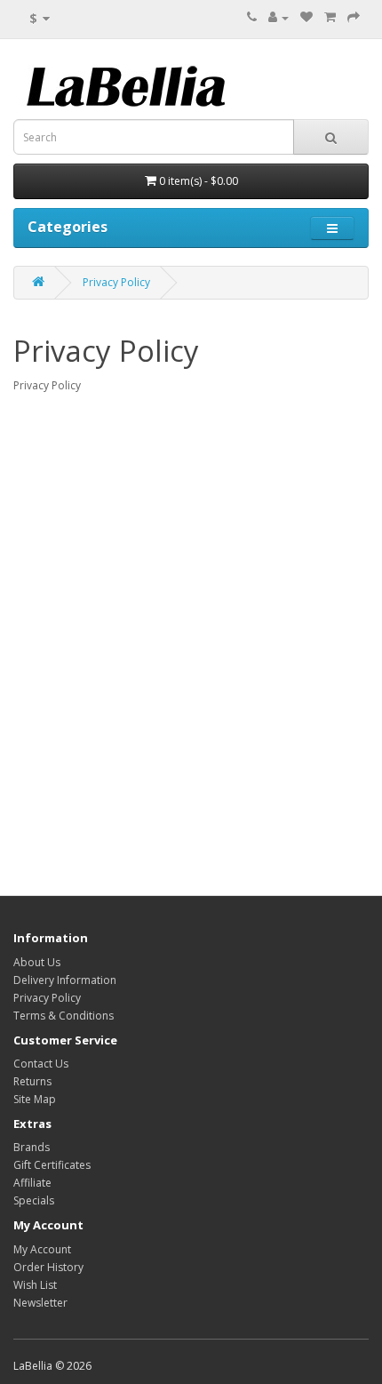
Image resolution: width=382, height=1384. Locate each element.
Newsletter (40, 1302)
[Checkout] (353, 17)
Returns (32, 1081)
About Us (36, 962)
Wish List (35, 1284)
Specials (33, 1200)
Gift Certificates (52, 1164)
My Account (42, 1249)
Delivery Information (64, 980)
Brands (31, 1147)
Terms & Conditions (63, 1015)
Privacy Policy (116, 282)
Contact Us (40, 1063)
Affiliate (32, 1182)
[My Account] (278, 17)
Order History (48, 1267)
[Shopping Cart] (330, 17)
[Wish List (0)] (306, 17)
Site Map (34, 1099)
